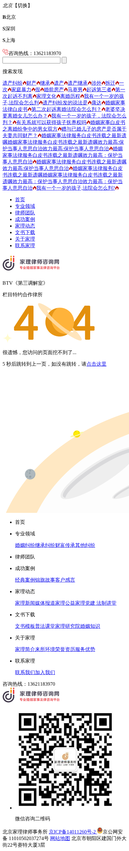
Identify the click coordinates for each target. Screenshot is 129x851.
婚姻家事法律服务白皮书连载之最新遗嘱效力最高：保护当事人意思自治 (63, 155)
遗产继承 (78, 83)
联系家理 (25, 245)
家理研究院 (67, 626)
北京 (9, 17)
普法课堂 (45, 626)
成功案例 (25, 219)
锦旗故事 (45, 580)
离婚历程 (70, 96)
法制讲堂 (105, 603)
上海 (9, 40)
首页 (20, 199)
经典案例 (25, 580)
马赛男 (75, 89)
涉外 (96, 83)
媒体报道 (45, 603)
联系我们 (25, 672)
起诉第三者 (98, 89)
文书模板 (25, 626)
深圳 (9, 28)
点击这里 (96, 364)
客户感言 (65, 580)
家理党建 (85, 603)
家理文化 (46, 96)
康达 (96, 102)
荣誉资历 (65, 649)
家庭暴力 (21, 89)
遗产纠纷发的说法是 (65, 102)
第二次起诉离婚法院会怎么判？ (66, 109)
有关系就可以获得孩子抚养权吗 (51, 122)
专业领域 (25, 206)
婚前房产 (54, 89)
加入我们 (45, 672)
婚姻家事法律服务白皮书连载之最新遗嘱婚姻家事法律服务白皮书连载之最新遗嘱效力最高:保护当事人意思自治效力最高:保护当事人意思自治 (64, 142)
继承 (45, 83)
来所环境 (45, 649)
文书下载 (25, 232)
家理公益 (65, 603)
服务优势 (85, 649)
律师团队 (25, 212)
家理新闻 (25, 603)
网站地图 (60, 838)
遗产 (59, 83)
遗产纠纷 (13, 83)
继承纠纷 (45, 545)
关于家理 (25, 239)
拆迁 (110, 83)
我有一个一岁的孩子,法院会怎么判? (75, 188)
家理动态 (25, 225)
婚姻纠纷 (25, 545)
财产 (31, 83)
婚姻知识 (90, 626)
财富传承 (65, 545)
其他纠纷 (85, 545)
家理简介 (25, 649)
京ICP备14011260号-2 (73, 831)
